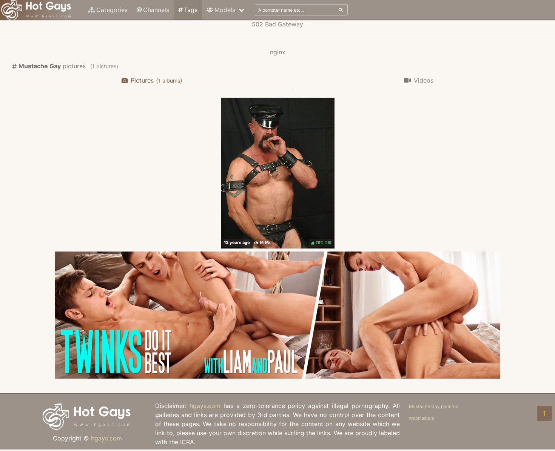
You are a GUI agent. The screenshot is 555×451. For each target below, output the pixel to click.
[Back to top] (544, 413)
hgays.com (106, 438)
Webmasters (421, 418)
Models (224, 10)
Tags (190, 10)
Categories (112, 10)
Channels (156, 10)
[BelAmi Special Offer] (277, 376)
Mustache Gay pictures (433, 406)
